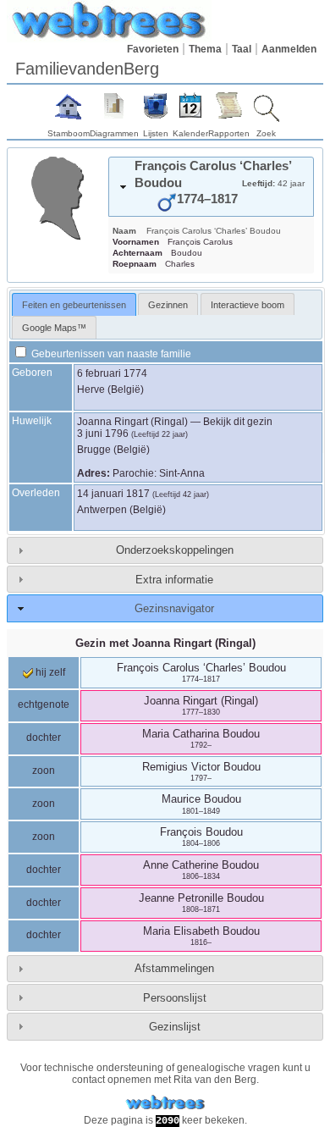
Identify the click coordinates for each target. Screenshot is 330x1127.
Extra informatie (174, 579)
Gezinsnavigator (174, 608)
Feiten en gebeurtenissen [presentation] (74, 305)
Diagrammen (114, 133)
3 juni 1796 (103, 433)
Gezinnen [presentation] (168, 305)
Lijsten (155, 133)
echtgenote (43, 704)
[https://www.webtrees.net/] (165, 1103)
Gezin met (165, 643)
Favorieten (153, 49)
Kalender (190, 133)
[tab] (211, 187)
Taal (241, 49)
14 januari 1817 (113, 494)
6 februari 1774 (112, 373)
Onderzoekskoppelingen (175, 550)
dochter (43, 737)
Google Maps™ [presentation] (54, 328)
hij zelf (49, 672)
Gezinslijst (175, 1026)
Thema (205, 49)
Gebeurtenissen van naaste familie (110, 354)
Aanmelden (288, 49)
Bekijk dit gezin (237, 422)
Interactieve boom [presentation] (247, 305)
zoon (43, 770)
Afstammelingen (174, 968)
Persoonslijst (174, 998)
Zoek (266, 133)
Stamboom (68, 133)
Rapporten (229, 133)
